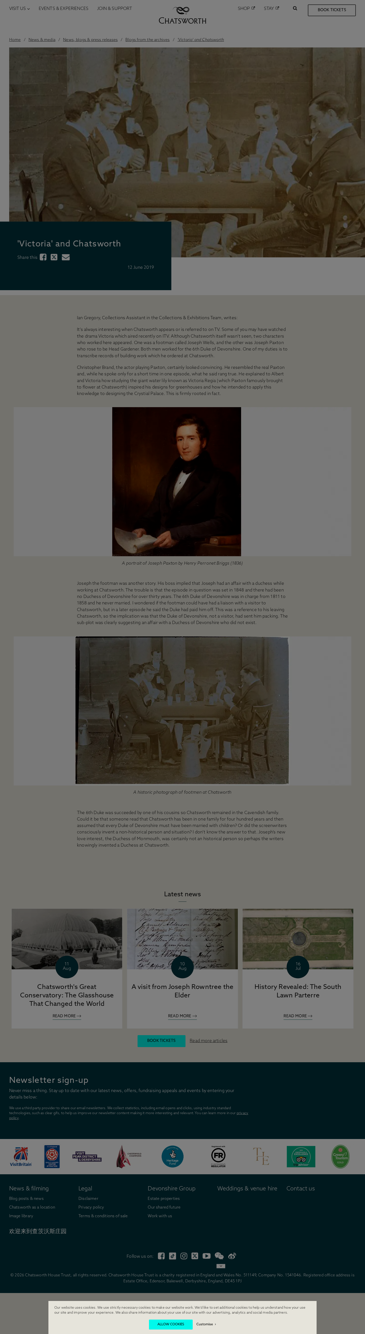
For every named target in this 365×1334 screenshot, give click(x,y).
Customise (204, 1324)
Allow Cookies (170, 1324)
